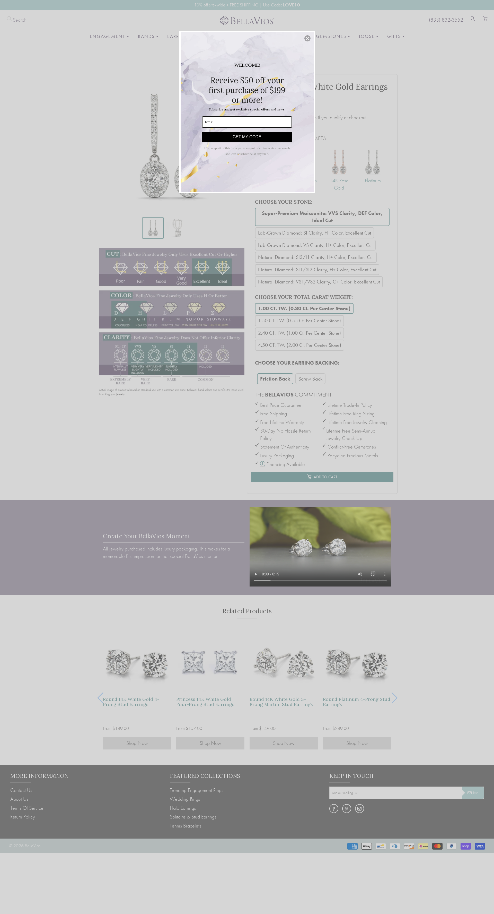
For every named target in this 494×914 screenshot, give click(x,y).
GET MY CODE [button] (247, 137)
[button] (307, 38)
